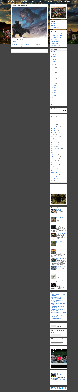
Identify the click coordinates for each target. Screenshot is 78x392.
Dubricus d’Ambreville (55, 156)
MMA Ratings (62, 379)
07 (54, 89)
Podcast (24, 1)
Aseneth (52, 170)
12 (54, 62)
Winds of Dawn (42, 46)
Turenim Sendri (54, 144)
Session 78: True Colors (61, 233)
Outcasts (53, 23)
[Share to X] (36, 44)
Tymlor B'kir (53, 146)
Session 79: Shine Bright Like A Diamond (61, 275)
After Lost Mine (54, 43)
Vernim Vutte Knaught (55, 126)
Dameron (53, 116)
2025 (54, 53)
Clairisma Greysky (18, 46)
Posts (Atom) (32, 54)
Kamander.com (55, 378)
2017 (54, 104)
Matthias (53, 162)
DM (60, 375)
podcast (58, 338)
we (13, 39)
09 (55, 82)
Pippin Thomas (54, 142)
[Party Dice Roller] (57, 388)
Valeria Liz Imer (54, 122)
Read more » (14, 41)
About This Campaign (63, 1)
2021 (54, 59)
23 (55, 72)
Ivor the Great (54, 176)
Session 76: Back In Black (61, 249)
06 (54, 90)
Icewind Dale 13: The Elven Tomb (60, 210)
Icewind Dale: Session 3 (19, 5)
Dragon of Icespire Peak (56, 37)
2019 (54, 101)
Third (52, 180)
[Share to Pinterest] (39, 44)
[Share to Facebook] (37, 44)
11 (54, 64)
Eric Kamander (61, 373)
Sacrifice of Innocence (55, 45)
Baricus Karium (54, 178)
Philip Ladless (54, 120)
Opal (52, 166)
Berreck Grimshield (55, 158)
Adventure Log (12, 1)
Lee (52, 138)
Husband (61, 374)
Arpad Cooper (54, 172)
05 (54, 92)
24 (55, 70)
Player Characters (36, 1)
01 (54, 99)
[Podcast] (55, 388)
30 (55, 69)
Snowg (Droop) (54, 168)
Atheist (58, 374)
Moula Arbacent (54, 140)
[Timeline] (52, 388)
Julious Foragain (54, 154)
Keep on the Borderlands (56, 33)
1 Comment (28, 44)
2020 (54, 61)
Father (58, 375)
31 (55, 67)
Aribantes (53, 152)
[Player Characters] (60, 388)
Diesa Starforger (54, 160)
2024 (54, 54)
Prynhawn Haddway (55, 132)
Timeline (49, 1)
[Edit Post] (32, 44)
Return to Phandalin (55, 41)
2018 (54, 102)
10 (54, 66)
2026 (54, 51)
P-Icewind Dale (25, 46)
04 (54, 94)
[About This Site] (63, 388)
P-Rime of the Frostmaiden (33, 46)
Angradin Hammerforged (56, 148)
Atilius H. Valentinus (55, 136)
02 (55, 83)
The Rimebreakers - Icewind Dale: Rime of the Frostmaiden (57, 298)
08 (54, 87)
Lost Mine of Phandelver (56, 35)
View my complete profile (56, 381)
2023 (54, 56)
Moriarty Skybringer (55, 164)
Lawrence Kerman (54, 118)
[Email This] (34, 44)
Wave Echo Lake (54, 39)
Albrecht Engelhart (54, 150)
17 (55, 77)
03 (54, 95)
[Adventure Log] (65, 388)
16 (55, 78)
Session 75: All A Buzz (60, 217)
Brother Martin (54, 130)
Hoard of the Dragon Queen (56, 318)
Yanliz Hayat (53, 124)
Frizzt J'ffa (53, 128)
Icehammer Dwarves (55, 27)
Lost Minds (53, 25)
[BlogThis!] (35, 44)
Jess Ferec (53, 134)
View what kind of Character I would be (58, 383)
